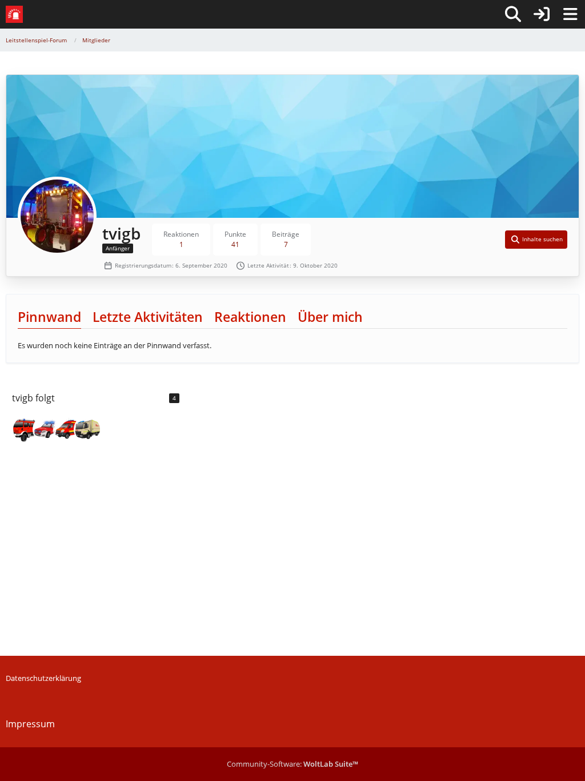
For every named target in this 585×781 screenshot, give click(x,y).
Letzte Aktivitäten (148, 317)
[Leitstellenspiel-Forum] (14, 14)
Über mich (330, 317)
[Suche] (513, 14)
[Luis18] (87, 429)
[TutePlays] (46, 429)
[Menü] (570, 14)
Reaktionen (250, 317)
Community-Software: (292, 764)
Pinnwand (49, 317)
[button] (536, 239)
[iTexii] (67, 429)
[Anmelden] (541, 14)
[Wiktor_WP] (25, 429)
